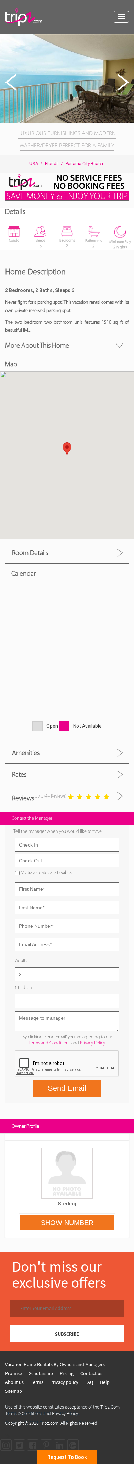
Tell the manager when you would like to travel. (58, 831)
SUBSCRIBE (67, 1334)
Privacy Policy (92, 1043)
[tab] (67, 552)
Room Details (30, 553)
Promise (13, 1373)
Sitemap (13, 1391)
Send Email (67, 1088)
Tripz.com (49, 1423)
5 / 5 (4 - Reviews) (50, 796)
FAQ (89, 1382)
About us (14, 1382)
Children (23, 987)
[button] (127, 40)
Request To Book (67, 1457)
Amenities (26, 753)
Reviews (23, 798)
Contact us (91, 1373)
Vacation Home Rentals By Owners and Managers (55, 1364)
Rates (19, 774)
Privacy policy (64, 1382)
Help (105, 1382)
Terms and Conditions (49, 1043)
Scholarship (41, 1373)
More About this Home (37, 345)
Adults (21, 960)
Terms (37, 1382)
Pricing (67, 1373)
